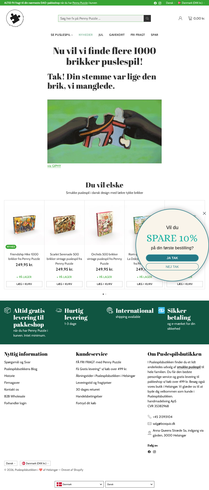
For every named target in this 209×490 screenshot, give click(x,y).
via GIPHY (54, 166)
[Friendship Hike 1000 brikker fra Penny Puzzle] (24, 225)
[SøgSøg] (147, 18)
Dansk (169, 2)
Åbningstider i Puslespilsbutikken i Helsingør (105, 376)
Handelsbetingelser (89, 396)
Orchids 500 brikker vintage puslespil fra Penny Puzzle (104, 258)
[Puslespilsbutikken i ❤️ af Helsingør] (14, 18)
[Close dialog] (204, 213)
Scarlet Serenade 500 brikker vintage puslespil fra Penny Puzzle (64, 258)
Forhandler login (15, 403)
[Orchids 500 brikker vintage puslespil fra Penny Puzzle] (105, 225)
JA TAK (172, 258)
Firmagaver (12, 383)
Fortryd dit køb (86, 403)
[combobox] (79, 484)
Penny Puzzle (80, 2)
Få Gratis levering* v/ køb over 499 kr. (101, 369)
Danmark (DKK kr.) (192, 2)
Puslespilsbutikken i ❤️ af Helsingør (36, 469)
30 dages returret (88, 389)
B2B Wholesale (14, 396)
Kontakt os (11, 389)
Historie (9, 376)
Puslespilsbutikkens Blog (20, 369)
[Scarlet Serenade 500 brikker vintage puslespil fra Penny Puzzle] (64, 225)
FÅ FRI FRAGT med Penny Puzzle (98, 362)
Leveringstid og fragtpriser (93, 383)
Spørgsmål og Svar (17, 362)
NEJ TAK (172, 267)
